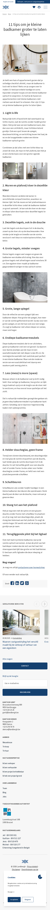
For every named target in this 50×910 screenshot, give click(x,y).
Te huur (6, 750)
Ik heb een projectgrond (12, 776)
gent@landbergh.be (11, 712)
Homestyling (17, 638)
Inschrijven (25, 692)
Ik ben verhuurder (10, 767)
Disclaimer (16, 869)
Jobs (4, 796)
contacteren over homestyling (31, 567)
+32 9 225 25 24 (8, 710)
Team (5, 788)
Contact (25, 666)
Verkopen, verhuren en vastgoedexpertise (30, 2)
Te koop (6, 746)
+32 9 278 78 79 (8, 727)
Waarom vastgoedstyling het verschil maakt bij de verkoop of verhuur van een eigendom (20, 645)
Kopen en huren (8, 2)
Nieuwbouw (7, 742)
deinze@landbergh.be (11, 729)
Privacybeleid (32, 866)
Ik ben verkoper (9, 763)
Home (5, 14)
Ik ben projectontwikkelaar (13, 771)
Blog (9, 14)
